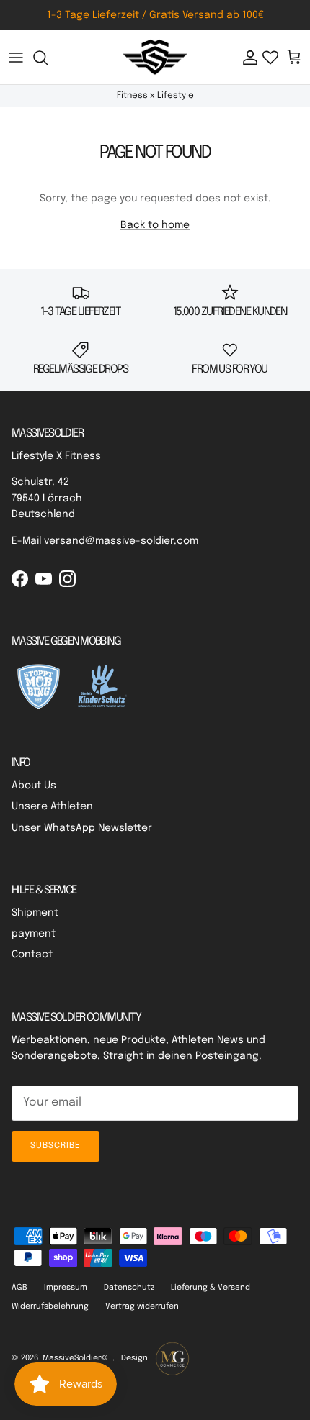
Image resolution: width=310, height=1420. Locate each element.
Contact (32, 955)
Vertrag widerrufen (142, 1306)
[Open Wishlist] (270, 57)
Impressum (65, 1287)
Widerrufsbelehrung (50, 1306)
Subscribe (55, 1146)
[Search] (47, 57)
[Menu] (16, 57)
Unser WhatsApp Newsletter (82, 828)
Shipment (35, 913)
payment (34, 934)
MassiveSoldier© (75, 1358)
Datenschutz (129, 1287)
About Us (34, 785)
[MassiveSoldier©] (155, 57)
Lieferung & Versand (210, 1287)
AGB (19, 1287)
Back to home (155, 225)
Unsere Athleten (52, 806)
